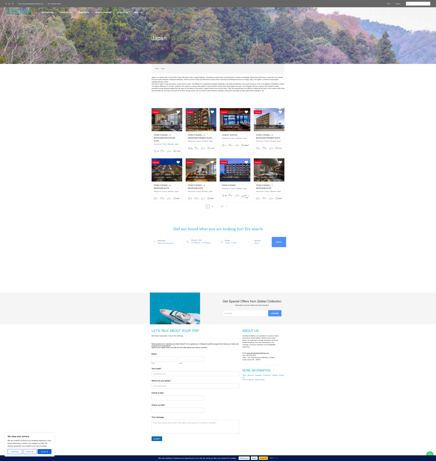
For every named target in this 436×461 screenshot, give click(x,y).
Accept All (44, 451)
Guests (227, 240)
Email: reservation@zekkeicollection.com (30, 4)
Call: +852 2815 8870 (54, 4)
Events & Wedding (103, 12)
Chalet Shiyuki (229, 135)
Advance (257, 240)
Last (180, 363)
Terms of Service (248, 379)
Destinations (47, 12)
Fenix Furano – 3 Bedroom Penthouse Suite (164, 138)
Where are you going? (162, 381)
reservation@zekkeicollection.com (258, 353)
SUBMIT (156, 438)
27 (222, 206)
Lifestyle (275, 375)
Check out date (159, 405)
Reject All (29, 451)
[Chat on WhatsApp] (429, 454)
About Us (138, 12)
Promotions (83, 12)
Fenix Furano (229, 185)
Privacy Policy (260, 379)
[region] (29, 444)
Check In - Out (196, 240)
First (153, 363)
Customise (15, 451)
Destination (161, 240)
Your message (158, 417)
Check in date (158, 393)
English (397, 4)
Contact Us (123, 12)
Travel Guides (66, 12)
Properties (258, 375)
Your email (157, 368)
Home (157, 68)
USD (388, 4)
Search (279, 242)
